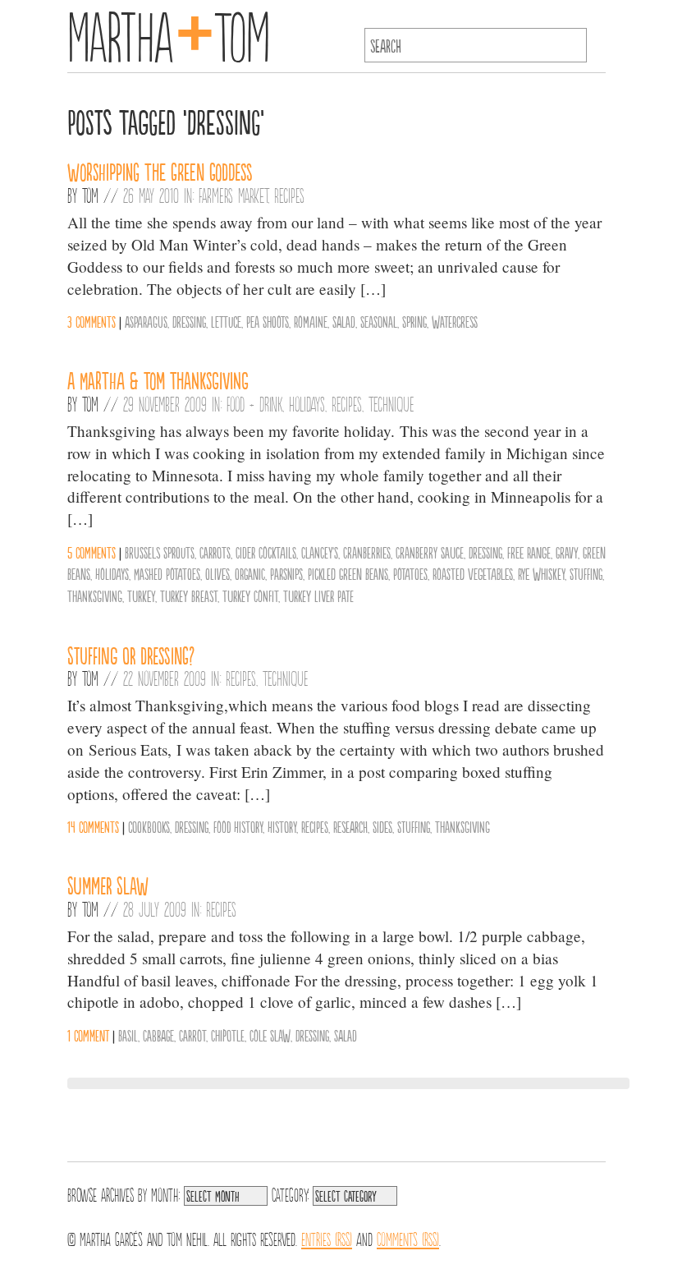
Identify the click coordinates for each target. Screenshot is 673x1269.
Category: (290, 1193)
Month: (165, 1193)
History (282, 826)
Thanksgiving (94, 595)
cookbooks (149, 826)
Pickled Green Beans (348, 573)
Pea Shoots (267, 321)
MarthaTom (168, 33)
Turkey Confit (250, 595)
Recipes (289, 195)
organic (250, 573)
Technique (391, 403)
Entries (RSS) (326, 1238)
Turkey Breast (188, 595)
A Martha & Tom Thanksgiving (158, 379)
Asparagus (146, 321)
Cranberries (367, 552)
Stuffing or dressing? (131, 654)
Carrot (192, 1035)
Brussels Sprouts (160, 552)
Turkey (141, 595)
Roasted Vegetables (473, 573)
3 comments (91, 321)
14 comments (93, 826)
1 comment (88, 1035)
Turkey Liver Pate (318, 595)
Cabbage (158, 1035)
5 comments (91, 552)
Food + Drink (254, 403)
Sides (382, 826)
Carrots (215, 552)
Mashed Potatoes (167, 573)
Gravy (567, 552)
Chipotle (228, 1035)
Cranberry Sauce (430, 552)
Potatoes (410, 573)
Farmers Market (233, 195)
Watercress (455, 321)
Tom (90, 195)
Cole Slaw (270, 1035)
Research (350, 826)
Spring (414, 321)
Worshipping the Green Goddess (160, 170)
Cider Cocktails (266, 552)
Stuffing (586, 573)
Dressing (189, 321)
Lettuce (226, 321)
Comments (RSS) (408, 1238)
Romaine (310, 321)
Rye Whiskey (541, 573)
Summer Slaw (108, 884)
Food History (238, 826)
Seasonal (378, 321)
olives (217, 573)
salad (343, 321)
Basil (128, 1035)
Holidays (307, 403)
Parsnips (286, 573)
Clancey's (319, 552)
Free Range (529, 552)
